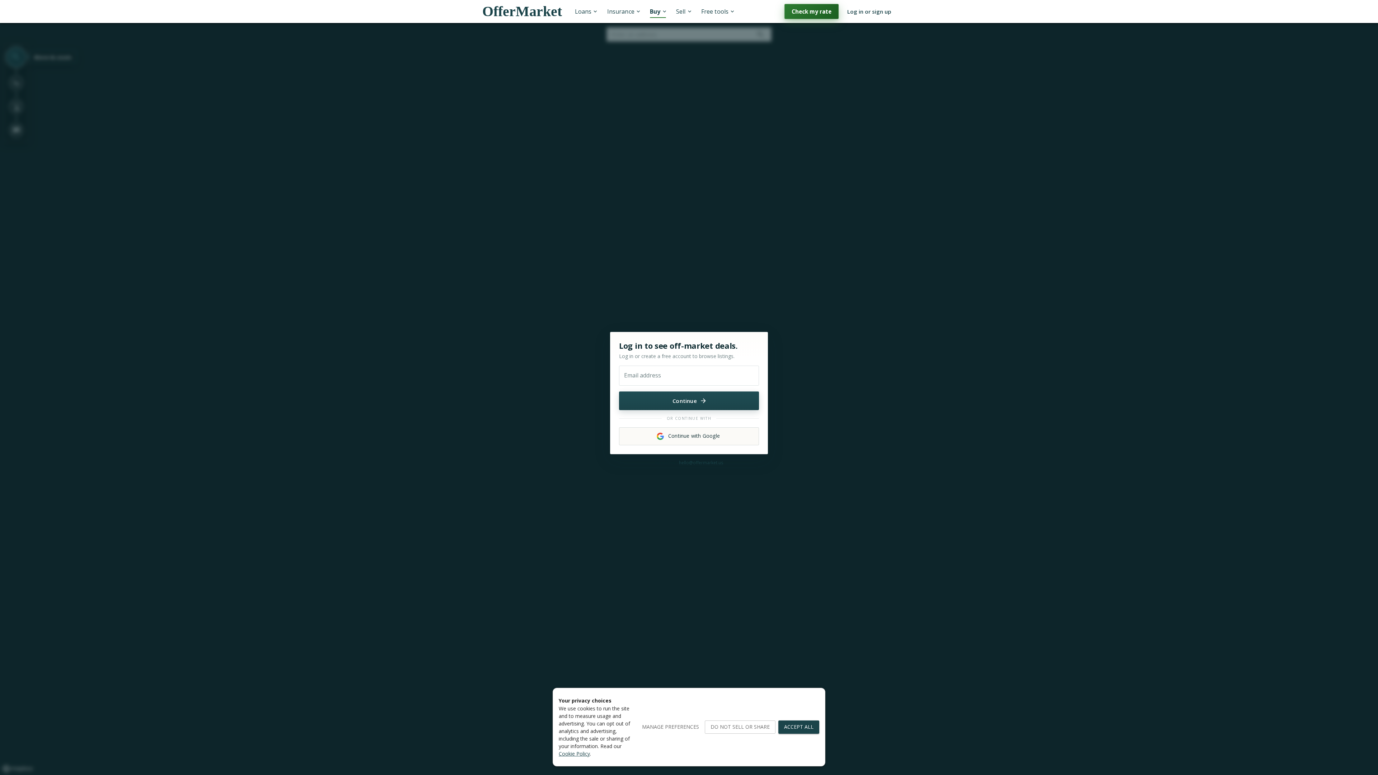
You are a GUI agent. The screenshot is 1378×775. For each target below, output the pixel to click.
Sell (680, 11)
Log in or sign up (869, 11)
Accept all (799, 726)
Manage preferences (670, 726)
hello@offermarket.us (701, 463)
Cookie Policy (574, 753)
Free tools (714, 11)
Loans (583, 11)
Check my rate (811, 11)
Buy (655, 11)
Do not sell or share (740, 726)
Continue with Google (694, 435)
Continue (684, 400)
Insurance (620, 11)
